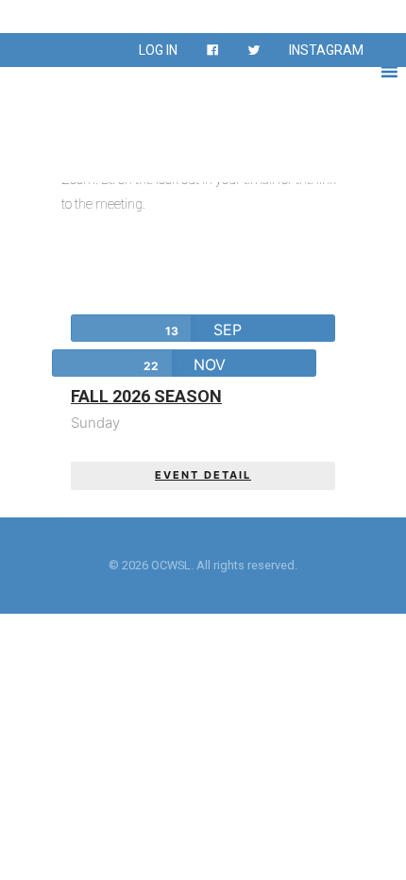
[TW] (254, 50)
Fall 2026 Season (146, 396)
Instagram (326, 50)
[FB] (212, 50)
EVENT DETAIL (203, 475)
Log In (158, 50)
